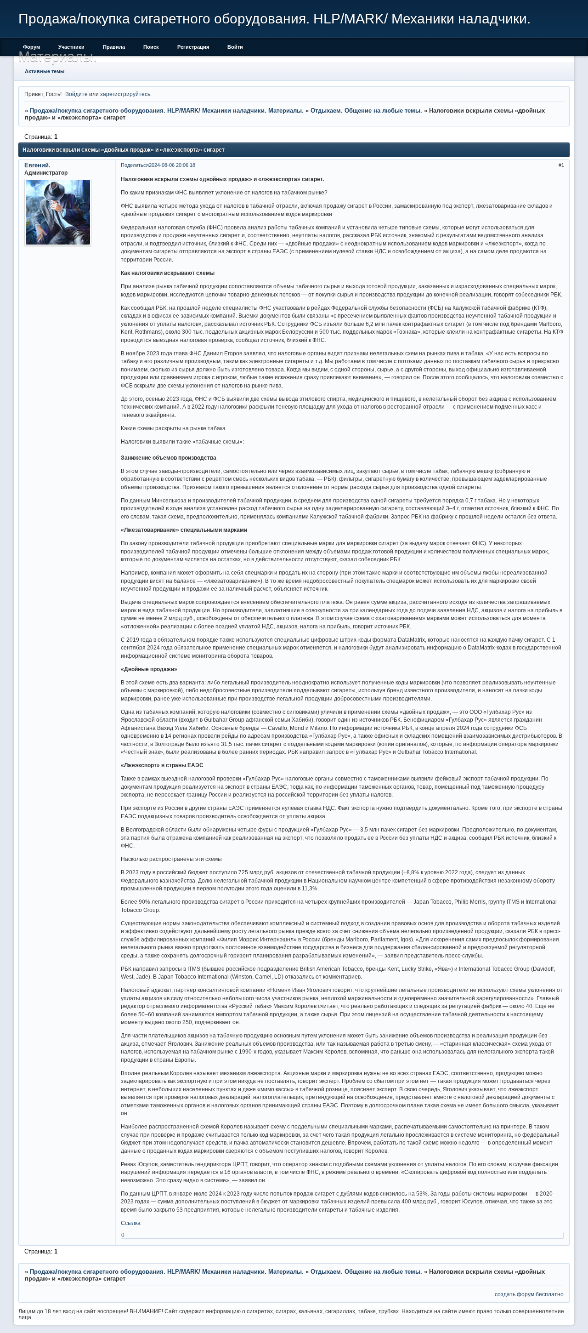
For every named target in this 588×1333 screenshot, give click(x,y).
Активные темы (44, 71)
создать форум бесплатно (529, 1294)
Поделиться (135, 165)
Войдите (76, 94)
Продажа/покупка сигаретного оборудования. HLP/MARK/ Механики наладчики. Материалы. (167, 110)
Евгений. (37, 165)
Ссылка (131, 1223)
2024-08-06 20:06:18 (172, 165)
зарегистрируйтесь (125, 94)
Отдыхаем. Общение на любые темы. (366, 110)
